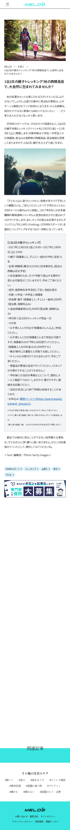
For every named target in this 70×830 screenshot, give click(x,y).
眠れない (29, 792)
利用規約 (39, 821)
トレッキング (30, 468)
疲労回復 (16, 786)
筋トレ (10, 780)
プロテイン (55, 786)
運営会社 (34, 816)
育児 (55, 468)
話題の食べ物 (34, 786)
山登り (45, 468)
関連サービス (52, 821)
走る (22, 780)
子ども (9, 474)
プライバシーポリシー (22, 821)
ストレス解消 (58, 780)
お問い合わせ (21, 816)
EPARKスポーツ (13, 468)
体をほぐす (38, 780)
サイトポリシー (47, 816)
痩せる (14, 792)
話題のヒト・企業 (51, 792)
